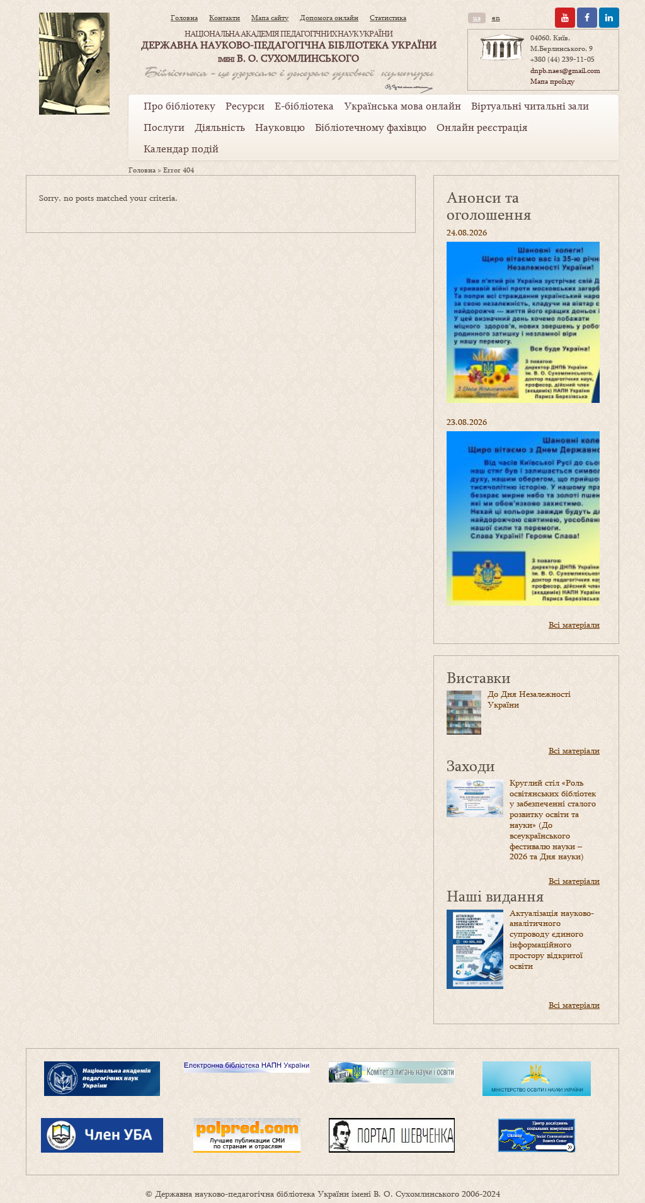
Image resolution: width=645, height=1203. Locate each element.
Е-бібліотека (304, 106)
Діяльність (220, 127)
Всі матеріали (574, 624)
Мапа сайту (269, 18)
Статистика (388, 18)
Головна (184, 18)
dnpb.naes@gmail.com (565, 70)
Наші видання (495, 895)
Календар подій (181, 148)
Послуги (164, 127)
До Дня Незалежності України (529, 699)
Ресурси (245, 106)
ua (477, 18)
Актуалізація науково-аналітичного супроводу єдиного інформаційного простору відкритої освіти (552, 939)
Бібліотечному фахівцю (370, 127)
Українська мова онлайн (402, 106)
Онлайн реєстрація (482, 127)
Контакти (224, 18)
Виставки (479, 677)
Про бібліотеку (179, 106)
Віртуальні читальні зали (530, 106)
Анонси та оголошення (489, 205)
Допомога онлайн (329, 18)
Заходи (471, 765)
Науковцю (280, 127)
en (496, 18)
